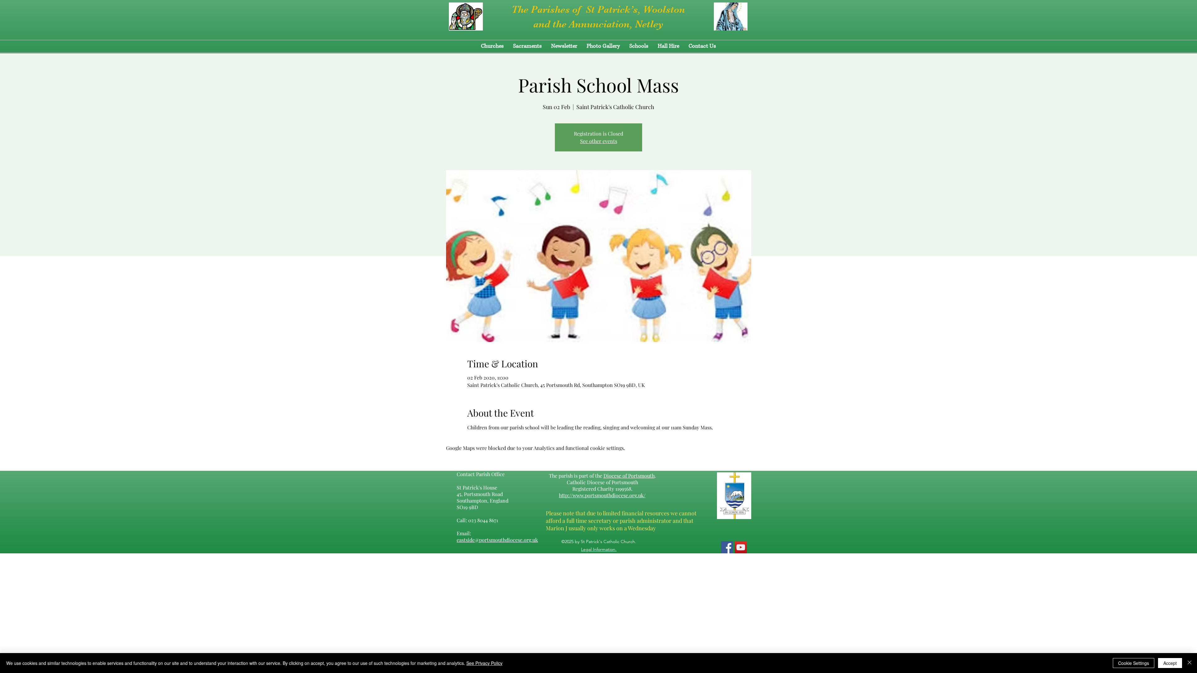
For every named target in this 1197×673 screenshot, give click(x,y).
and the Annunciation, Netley (598, 24)
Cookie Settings (1133, 663)
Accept (1170, 663)
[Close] (1189, 663)
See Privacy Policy (484, 663)
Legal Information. (599, 549)
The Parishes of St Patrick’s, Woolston (598, 9)
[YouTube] (741, 547)
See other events (598, 141)
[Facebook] (727, 547)
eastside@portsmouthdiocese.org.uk (497, 540)
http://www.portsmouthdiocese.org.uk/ (602, 495)
